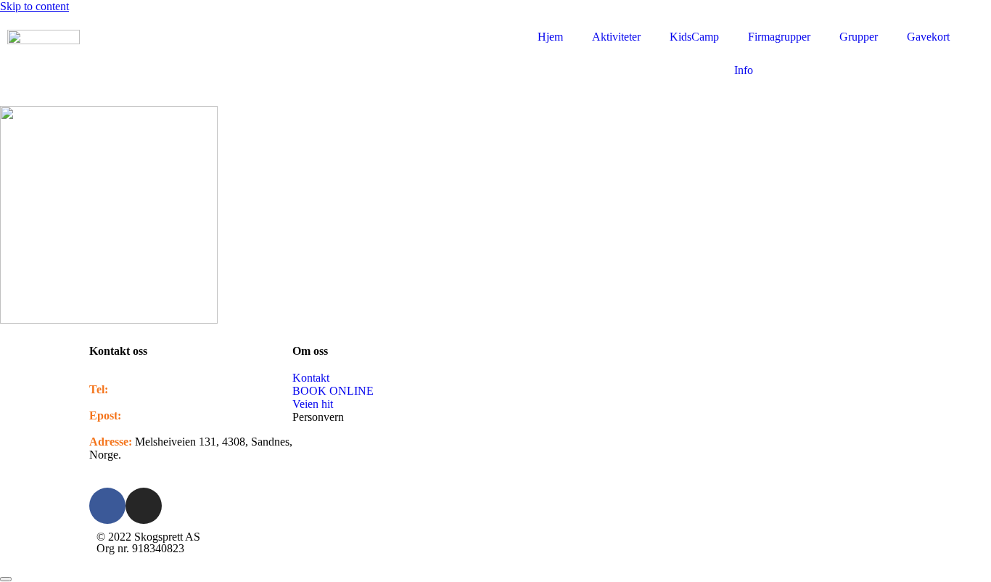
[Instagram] (144, 506)
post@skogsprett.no (169, 415)
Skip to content (34, 6)
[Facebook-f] (107, 506)
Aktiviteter (616, 36)
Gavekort (928, 36)
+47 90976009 (144, 389)
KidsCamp (694, 36)
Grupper (858, 36)
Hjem (550, 36)
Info (743, 70)
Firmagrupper (779, 36)
